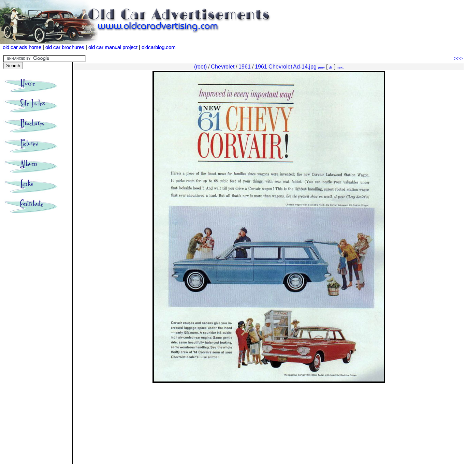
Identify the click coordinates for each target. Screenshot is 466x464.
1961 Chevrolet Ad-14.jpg (286, 67)
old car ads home (22, 47)
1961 (244, 67)
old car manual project (112, 47)
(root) (200, 67)
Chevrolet (222, 67)
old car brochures (64, 47)
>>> (458, 58)
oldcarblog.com (159, 47)
